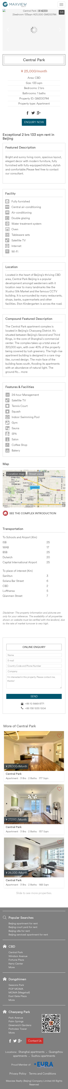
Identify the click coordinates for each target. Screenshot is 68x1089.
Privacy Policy (17, 1073)
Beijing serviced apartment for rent (28, 934)
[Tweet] (33, 113)
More (12, 967)
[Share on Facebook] (27, 113)
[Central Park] (34, 751)
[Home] (15, 4)
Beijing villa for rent (19, 930)
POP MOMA (16, 988)
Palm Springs (16, 1021)
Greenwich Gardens (20, 1025)
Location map (15, 474)
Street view (36, 474)
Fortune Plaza (16, 959)
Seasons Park (16, 985)
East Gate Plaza (18, 996)
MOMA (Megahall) (19, 992)
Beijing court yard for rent (23, 927)
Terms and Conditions (42, 1073)
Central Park (13, 773)
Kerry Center (16, 963)
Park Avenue (16, 1017)
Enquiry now (34, 122)
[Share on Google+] (39, 113)
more (24, 372)
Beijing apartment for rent (23, 923)
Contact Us (34, 1040)
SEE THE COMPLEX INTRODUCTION (32, 513)
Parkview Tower (18, 1028)
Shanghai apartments (31, 1052)
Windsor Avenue (18, 956)
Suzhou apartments (43, 1056)
